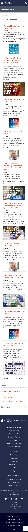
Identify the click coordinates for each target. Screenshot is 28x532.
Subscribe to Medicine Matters (12, 393)
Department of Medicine (13, 401)
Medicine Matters (8, 9)
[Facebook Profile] (11, 499)
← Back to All (5, 15)
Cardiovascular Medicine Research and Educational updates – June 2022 (12, 60)
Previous (6, 378)
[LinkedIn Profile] (6, 499)
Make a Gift (8, 397)
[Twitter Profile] (16, 499)
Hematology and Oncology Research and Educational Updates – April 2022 (12, 206)
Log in (14, 508)
